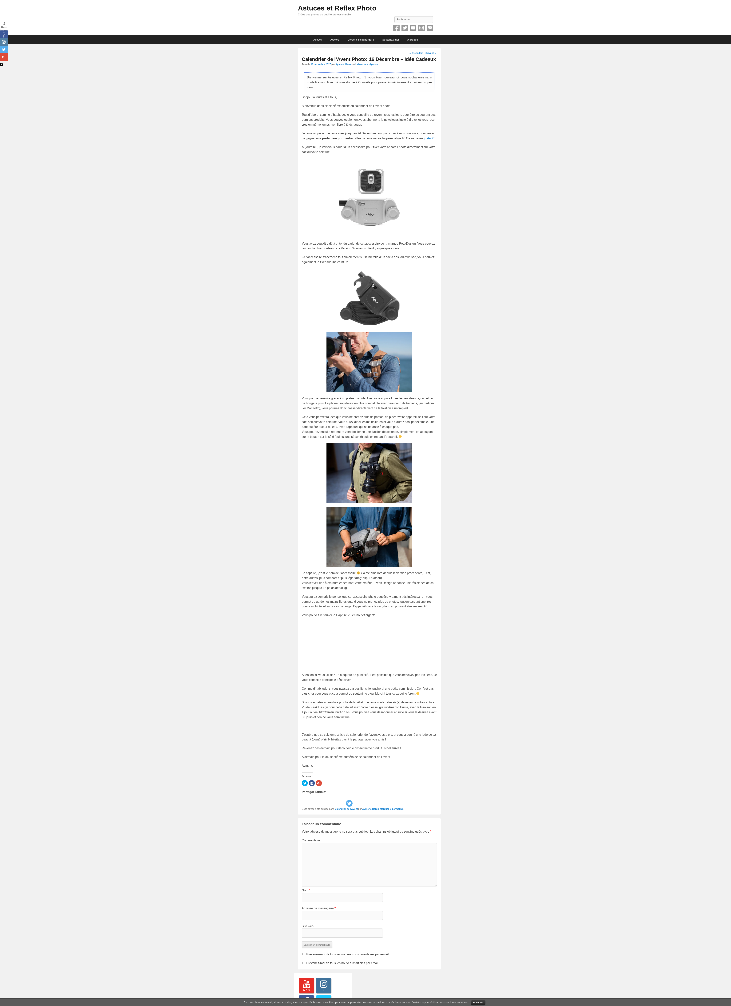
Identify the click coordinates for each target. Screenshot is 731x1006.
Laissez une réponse (366, 64)
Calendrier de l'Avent (346, 809)
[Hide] (1, 64)
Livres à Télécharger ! (360, 39)
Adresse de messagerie (319, 908)
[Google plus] (4, 57)
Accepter (478, 1002)
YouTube (413, 28)
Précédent (416, 53)
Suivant (431, 53)
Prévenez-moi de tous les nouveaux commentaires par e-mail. (347, 954)
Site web (308, 926)
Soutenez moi (390, 39)
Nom (306, 890)
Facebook (396, 28)
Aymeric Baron (343, 64)
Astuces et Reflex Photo (337, 8)
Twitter (404, 28)
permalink (397, 809)
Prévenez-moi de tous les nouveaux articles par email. (342, 963)
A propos (412, 39)
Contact (430, 28)
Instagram (421, 28)
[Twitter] (349, 803)
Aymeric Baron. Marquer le (377, 809)
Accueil (317, 39)
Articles (334, 39)
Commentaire (311, 840)
